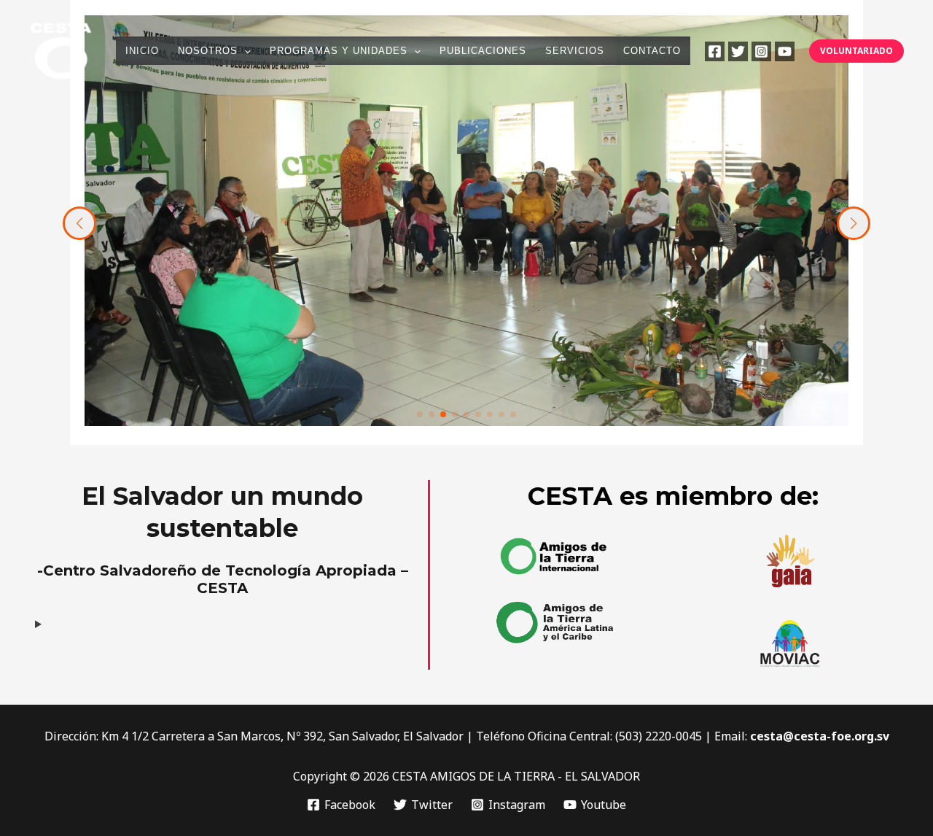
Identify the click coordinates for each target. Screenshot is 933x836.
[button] (244, 50)
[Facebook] (715, 51)
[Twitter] (738, 51)
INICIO (142, 50)
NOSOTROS (208, 50)
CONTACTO (652, 50)
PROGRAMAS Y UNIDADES (338, 50)
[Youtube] (785, 51)
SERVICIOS (574, 50)
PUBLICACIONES (483, 50)
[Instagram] (761, 51)
